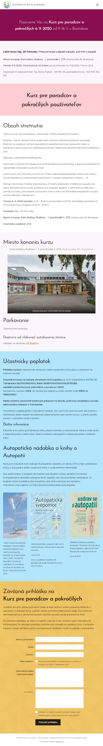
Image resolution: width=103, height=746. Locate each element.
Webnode (60, 742)
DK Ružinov (32, 343)
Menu (97, 4)
